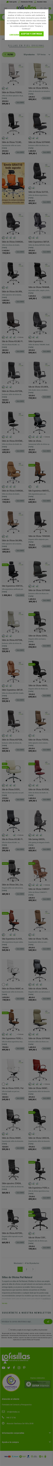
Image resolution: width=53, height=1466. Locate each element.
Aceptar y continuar (31, 34)
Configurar (14, 35)
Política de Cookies (19, 23)
